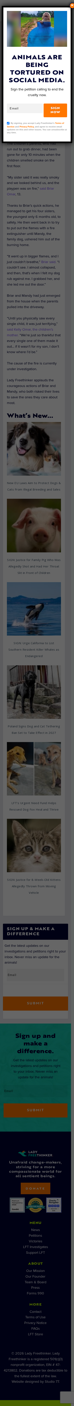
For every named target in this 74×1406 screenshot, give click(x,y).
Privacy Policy (27, 126)
